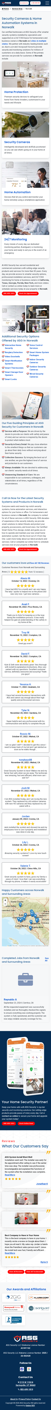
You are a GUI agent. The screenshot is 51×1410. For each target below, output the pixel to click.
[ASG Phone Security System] (26, 1199)
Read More (10, 1175)
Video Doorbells (12, 356)
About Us (14, 1399)
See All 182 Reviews (39, 563)
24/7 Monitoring (15, 239)
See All (47, 959)
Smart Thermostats (14, 368)
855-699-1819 (36, 3)
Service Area (17, 9)
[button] (20, 905)
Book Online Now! (26, 1123)
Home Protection (16, 92)
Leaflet (10, 945)
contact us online (10, 1116)
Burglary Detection (14, 352)
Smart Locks (11, 379)
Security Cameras (17, 142)
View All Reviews (16, 1272)
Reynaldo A (10, 999)
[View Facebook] (22, 1369)
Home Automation (17, 192)
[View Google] (29, 1369)
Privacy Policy (25, 1399)
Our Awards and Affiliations (26, 1289)
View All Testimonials (35, 1272)
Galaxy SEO (30, 1406)
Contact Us (25, 3)
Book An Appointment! (28, 293)
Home (6, 9)
